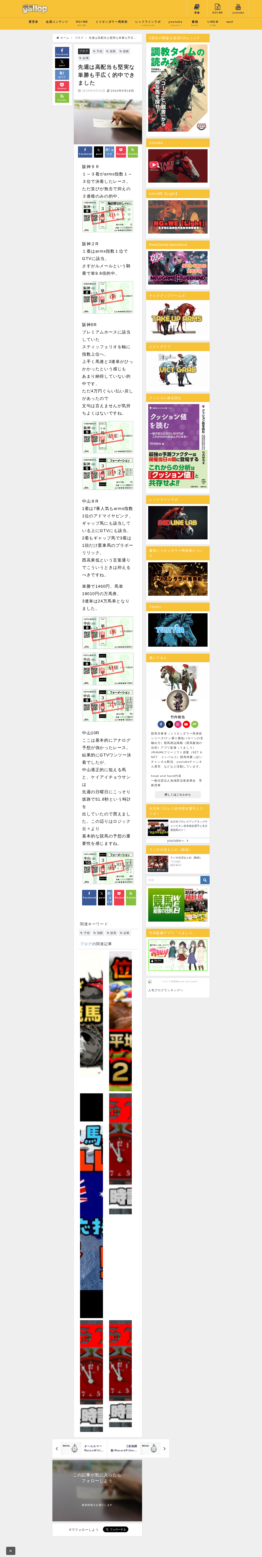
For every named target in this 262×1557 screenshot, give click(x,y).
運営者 (33, 21)
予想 (100, 51)
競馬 (113, 51)
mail (229, 21)
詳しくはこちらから (178, 794)
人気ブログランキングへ (165, 990)
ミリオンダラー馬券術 (112, 21)
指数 (126, 51)
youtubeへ (176, 840)
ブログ (83, 51)
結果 (86, 58)
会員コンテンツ (57, 21)
